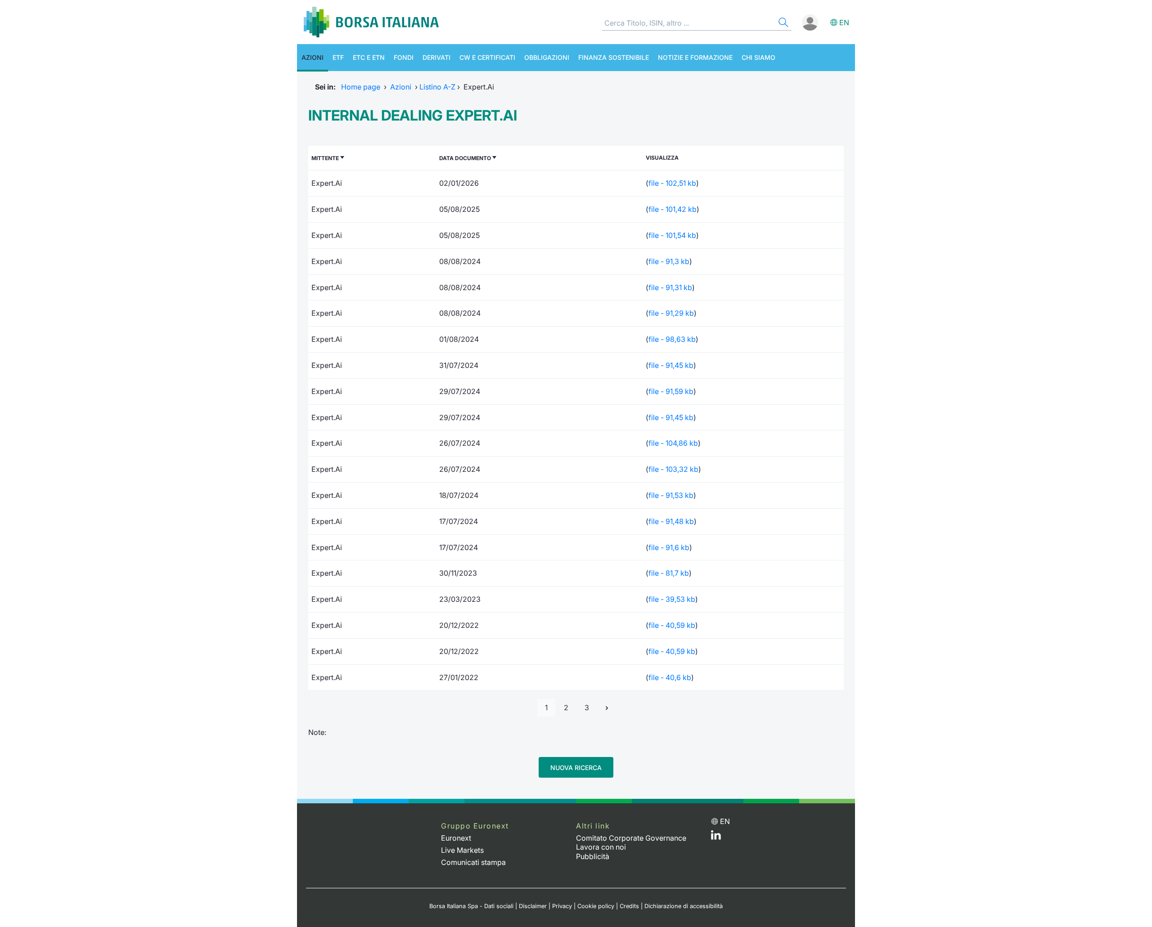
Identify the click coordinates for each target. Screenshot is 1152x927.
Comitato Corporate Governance (631, 837)
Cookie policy (595, 906)
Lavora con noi (601, 846)
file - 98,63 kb (672, 339)
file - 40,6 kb (669, 677)
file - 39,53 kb (671, 599)
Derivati (436, 57)
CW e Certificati (487, 57)
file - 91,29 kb (671, 313)
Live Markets (462, 850)
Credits (629, 906)
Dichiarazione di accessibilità (683, 906)
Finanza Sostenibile (613, 57)
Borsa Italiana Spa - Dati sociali (471, 906)
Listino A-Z (437, 86)
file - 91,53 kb (670, 495)
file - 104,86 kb (673, 443)
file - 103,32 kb (673, 469)
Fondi (404, 57)
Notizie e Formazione (695, 57)
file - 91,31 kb (670, 287)
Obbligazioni (546, 57)
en (844, 22)
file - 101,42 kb (672, 209)
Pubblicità (592, 856)
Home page (360, 86)
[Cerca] (783, 24)
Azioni (313, 57)
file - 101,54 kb (672, 235)
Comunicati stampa (473, 862)
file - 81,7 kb (668, 573)
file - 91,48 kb (671, 521)
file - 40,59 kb (671, 625)
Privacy (562, 906)
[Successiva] (607, 708)
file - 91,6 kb (668, 547)
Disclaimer (533, 906)
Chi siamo (758, 57)
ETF (338, 57)
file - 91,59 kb (670, 391)
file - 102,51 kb (672, 183)
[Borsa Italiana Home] (371, 22)
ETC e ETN (369, 57)
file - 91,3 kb (668, 261)
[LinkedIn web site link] (716, 837)
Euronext (456, 837)
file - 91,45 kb (670, 365)
